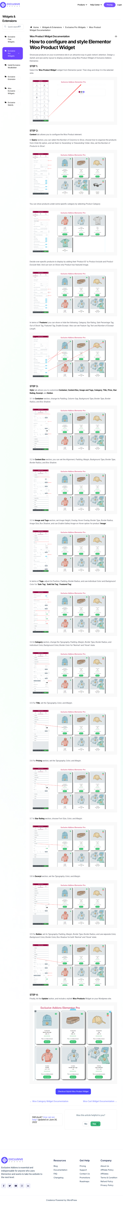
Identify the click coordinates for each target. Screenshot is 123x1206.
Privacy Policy (107, 1185)
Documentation (60, 1170)
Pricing (110, 5)
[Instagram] (21, 1185)
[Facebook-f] (3, 1185)
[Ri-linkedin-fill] (28, 1185)
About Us (105, 1166)
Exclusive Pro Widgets (11, 53)
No (85, 1124)
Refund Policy (107, 1181)
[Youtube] (15, 1185)
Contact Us (85, 1174)
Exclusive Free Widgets (11, 39)
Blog (56, 1166)
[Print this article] (116, 36)
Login (119, 5)
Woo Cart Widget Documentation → (100, 1101)
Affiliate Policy (107, 1170)
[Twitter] (9, 1185)
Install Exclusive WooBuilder (14, 66)
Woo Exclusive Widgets (11, 90)
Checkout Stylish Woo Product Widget (73, 1091)
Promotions (85, 1177)
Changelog (58, 1177)
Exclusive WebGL (11, 103)
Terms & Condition (109, 1177)
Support (83, 1170)
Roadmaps (84, 1181)
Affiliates (104, 1174)
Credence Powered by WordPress (61, 1200)
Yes (95, 1124)
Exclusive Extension (11, 78)
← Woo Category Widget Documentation (49, 1101)
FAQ (55, 1174)
